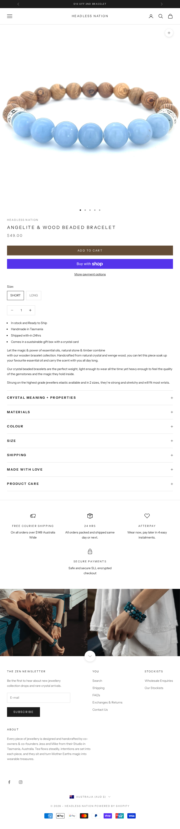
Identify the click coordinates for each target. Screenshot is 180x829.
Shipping (98, 688)
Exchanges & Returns (107, 702)
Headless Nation (22, 219)
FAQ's (96, 695)
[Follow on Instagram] (20, 782)
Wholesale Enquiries (159, 681)
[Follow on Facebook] (9, 782)
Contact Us (100, 710)
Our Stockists (154, 688)
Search (97, 681)
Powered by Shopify (112, 806)
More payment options (90, 274)
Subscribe (23, 712)
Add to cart (90, 250)
